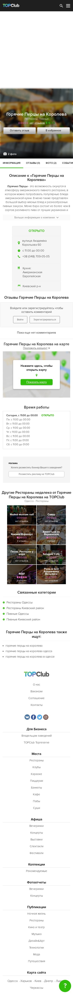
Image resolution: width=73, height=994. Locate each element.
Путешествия (36, 961)
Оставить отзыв (19, 130)
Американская (32, 272)
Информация (11, 163)
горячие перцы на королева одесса (29, 651)
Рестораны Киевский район (25, 608)
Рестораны (31, 118)
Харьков (26, 981)
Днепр (48, 981)
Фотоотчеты (36, 882)
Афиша (36, 819)
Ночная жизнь (36, 913)
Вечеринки (36, 825)
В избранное (53, 130)
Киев (38, 981)
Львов (60, 981)
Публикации (36, 907)
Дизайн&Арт (36, 940)
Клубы (37, 767)
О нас (36, 684)
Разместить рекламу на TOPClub (36, 474)
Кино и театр (36, 927)
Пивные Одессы (18, 614)
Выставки (36, 839)
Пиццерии (36, 780)
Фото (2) (51, 163)
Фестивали (36, 853)
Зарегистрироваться (45, 319)
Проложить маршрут (35, 348)
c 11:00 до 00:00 (33, 250)
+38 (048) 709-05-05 (36, 256)
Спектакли (36, 846)
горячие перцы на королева (24, 645)
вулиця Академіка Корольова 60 (34, 243)
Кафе (36, 794)
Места (36, 754)
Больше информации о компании (34, 217)
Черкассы (36, 988)
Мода (36, 954)
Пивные (44, 118)
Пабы (36, 801)
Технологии (36, 947)
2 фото (12, 154)
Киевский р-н (32, 286)
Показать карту (36, 382)
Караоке (36, 774)
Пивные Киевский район (23, 619)
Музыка (37, 934)
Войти (20, 319)
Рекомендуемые (36, 870)
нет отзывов (37, 123)
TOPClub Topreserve (36, 742)
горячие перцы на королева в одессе (30, 656)
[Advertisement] (36, 50)
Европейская (32, 276)
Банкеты (36, 787)
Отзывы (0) (33, 163)
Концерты (36, 832)
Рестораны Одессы (20, 602)
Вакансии (36, 691)
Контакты (36, 704)
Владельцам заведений (37, 735)
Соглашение (36, 698)
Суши (36, 807)
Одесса (12, 981)
